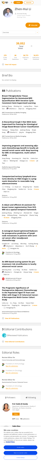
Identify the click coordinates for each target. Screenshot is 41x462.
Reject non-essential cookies (20, 452)
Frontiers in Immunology (15, 364)
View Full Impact (10, 64)
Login (18, 2)
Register (28, 2)
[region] (20, 444)
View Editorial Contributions (14, 342)
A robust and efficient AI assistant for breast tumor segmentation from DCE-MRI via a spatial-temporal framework (19, 207)
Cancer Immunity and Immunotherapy (13, 360)
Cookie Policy (10, 442)
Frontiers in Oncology (14, 370)
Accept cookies (20, 447)
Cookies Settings (20, 457)
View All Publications (12, 318)
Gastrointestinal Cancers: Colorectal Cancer (15, 382)
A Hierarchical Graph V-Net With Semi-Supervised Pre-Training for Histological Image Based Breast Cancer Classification (20, 124)
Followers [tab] (10, 397)
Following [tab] (31, 397)
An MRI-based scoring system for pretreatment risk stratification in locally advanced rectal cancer (19, 264)
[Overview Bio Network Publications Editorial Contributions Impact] (20, 32)
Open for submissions (12, 366)
